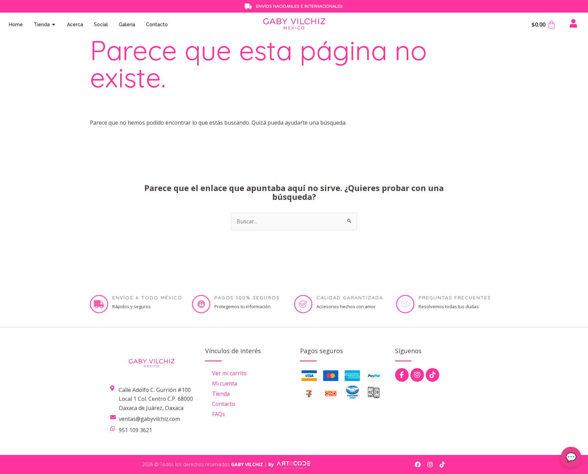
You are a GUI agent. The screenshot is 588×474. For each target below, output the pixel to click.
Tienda (221, 393)
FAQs (218, 414)
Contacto (223, 404)
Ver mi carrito (229, 373)
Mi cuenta (224, 383)
